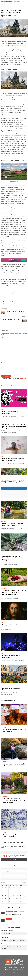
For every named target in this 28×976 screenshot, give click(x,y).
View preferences (14, 496)
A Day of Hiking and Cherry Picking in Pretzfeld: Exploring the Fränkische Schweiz (14, 592)
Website (3, 369)
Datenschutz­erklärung (14, 498)
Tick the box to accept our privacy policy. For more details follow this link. (13, 856)
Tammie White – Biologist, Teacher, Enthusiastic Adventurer (14, 765)
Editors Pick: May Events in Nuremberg (11, 656)
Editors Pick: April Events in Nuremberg (11, 689)
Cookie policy (6, 498)
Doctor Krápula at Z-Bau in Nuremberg (11, 412)
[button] (26, 477)
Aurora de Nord (7, 15)
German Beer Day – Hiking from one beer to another (14, 730)
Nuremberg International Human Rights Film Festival (13, 459)
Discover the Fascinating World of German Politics (11, 320)
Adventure (4, 7)
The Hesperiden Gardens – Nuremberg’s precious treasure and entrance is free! (14, 800)
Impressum (22, 498)
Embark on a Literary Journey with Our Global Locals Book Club (16, 312)
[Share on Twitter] (15, 293)
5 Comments (21, 911)
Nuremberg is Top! (10, 922)
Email (3, 363)
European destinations (14, 298)
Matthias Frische (7, 931)
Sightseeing (5, 301)
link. (4, 847)
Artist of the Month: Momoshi (13, 914)
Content (16, 967)
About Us (22, 967)
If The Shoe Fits (6, 933)
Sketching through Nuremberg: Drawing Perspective (13, 835)
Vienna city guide (19, 303)
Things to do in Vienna (15, 301)
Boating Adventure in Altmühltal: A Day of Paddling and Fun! (14, 524)
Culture (10, 7)
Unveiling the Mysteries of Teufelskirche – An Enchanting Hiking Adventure (12, 558)
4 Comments (16, 919)
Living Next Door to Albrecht (11, 625)
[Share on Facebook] (12, 293)
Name (3, 357)
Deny (14, 492)
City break (4, 298)
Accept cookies (14, 488)
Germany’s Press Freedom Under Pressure (13, 940)
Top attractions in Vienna (7, 303)
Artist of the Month (11, 911)
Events (10, 967)
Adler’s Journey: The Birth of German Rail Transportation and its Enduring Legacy (14, 426)
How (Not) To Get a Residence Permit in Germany (12, 947)
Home (5, 967)
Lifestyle (8, 919)
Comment (3, 337)
